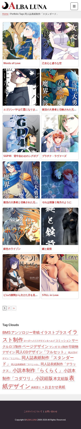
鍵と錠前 (47, 248)
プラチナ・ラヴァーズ (54, 156)
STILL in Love (50, 295)
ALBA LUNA (31, 420)
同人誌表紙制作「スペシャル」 (25, 364)
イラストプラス (53, 332)
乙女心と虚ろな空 (52, 63)
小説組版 (44, 378)
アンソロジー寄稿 (25, 333)
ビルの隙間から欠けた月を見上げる (23, 295)
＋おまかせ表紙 (53, 387)
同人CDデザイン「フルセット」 (42, 352)
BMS (6, 332)
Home (5, 14)
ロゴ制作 (63, 346)
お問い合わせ (51, 411)
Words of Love (11, 63)
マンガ (53, 346)
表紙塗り (36, 387)
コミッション (63, 340)
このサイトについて (33, 411)
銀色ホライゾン (12, 248)
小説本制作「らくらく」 (38, 370)
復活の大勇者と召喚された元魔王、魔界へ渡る (29, 202)
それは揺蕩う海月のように (56, 202)
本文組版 (60, 378)
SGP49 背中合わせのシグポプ (20, 156)
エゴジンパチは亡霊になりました (21, 109)
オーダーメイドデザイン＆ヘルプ (39, 341)
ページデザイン (35, 346)
